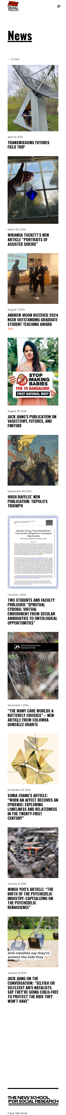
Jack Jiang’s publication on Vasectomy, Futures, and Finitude (32, 421)
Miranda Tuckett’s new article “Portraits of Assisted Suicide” (28, 239)
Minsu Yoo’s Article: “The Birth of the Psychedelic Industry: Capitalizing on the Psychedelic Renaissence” (30, 898)
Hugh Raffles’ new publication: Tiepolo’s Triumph (28, 501)
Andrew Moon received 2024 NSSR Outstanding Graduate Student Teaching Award (33, 319)
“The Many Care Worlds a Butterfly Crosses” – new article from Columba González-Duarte (31, 717)
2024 (10, 328)
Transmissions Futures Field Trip (28, 144)
